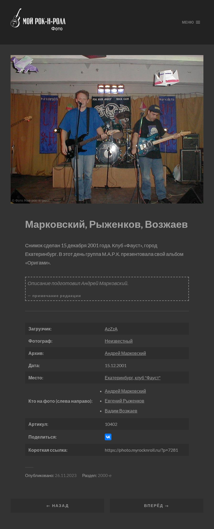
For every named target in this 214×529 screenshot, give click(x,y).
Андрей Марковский (125, 353)
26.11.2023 (66, 475)
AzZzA (111, 328)
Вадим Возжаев (121, 410)
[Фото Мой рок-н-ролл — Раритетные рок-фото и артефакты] (92, 22)
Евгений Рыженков (124, 400)
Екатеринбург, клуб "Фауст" (132, 377)
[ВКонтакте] (108, 437)
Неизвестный (119, 340)
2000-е (104, 475)
